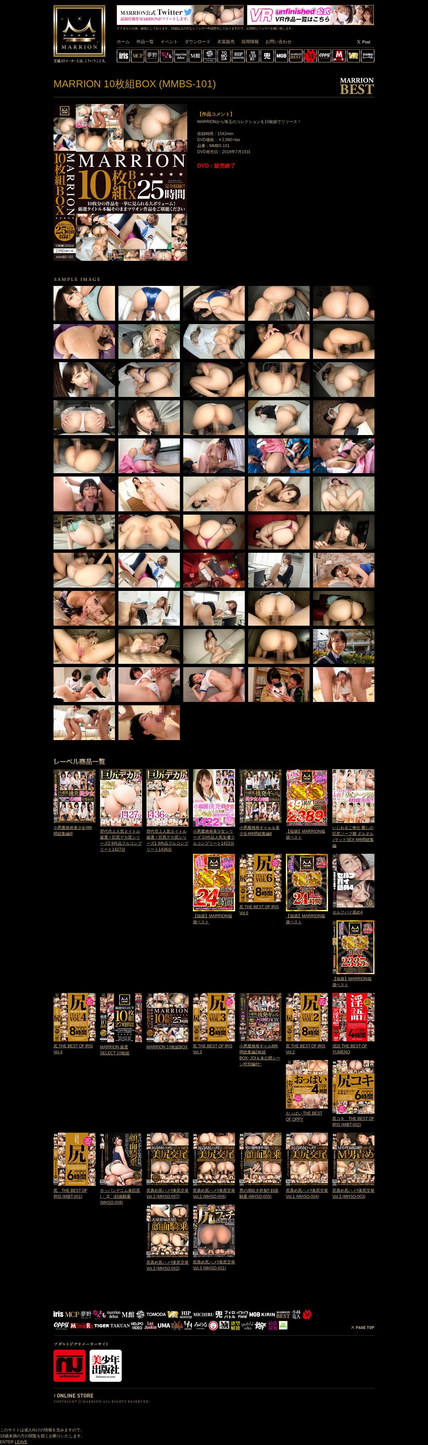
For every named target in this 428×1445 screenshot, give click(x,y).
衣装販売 (226, 41)
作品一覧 (145, 41)
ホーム (123, 41)
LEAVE (21, 1442)
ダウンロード (198, 41)
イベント (169, 41)
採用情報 (250, 41)
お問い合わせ (278, 41)
